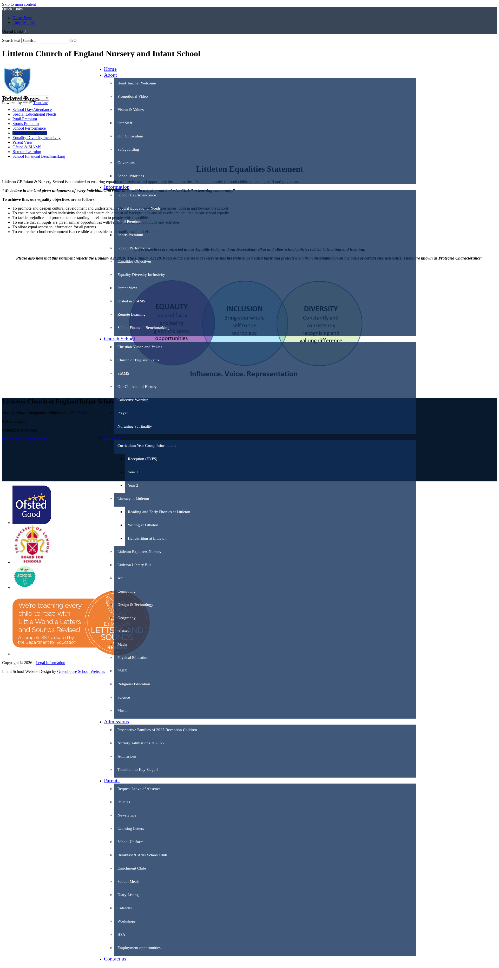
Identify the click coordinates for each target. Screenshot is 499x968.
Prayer (122, 413)
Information (116, 187)
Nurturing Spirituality (134, 426)
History (123, 631)
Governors (126, 163)
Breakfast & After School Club (142, 855)
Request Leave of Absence (139, 789)
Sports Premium (130, 235)
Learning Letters (130, 828)
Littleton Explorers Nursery (139, 551)
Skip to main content (19, 4)
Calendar (124, 908)
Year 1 (133, 472)
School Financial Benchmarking (143, 328)
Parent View (127, 288)
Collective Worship (132, 400)
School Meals (128, 881)
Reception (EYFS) (142, 459)
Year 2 (133, 485)
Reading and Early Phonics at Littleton (159, 512)
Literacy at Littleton (133, 498)
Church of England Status (138, 360)
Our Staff (124, 123)
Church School (119, 338)
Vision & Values (130, 110)
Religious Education (133, 684)
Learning (113, 437)
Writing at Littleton (143, 525)
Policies (123, 802)
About (110, 75)
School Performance (133, 248)
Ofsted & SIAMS (131, 301)
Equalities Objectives (134, 261)
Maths (122, 644)
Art (120, 578)
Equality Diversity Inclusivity (141, 275)
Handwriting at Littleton (147, 538)
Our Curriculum (130, 136)
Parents (112, 780)
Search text (11, 40)
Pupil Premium (129, 222)
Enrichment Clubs (132, 868)
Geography (126, 618)
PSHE (122, 671)
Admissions (116, 721)
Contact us (115, 959)
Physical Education (132, 657)
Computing (126, 591)
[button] (25, 31)
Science (123, 697)
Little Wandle (23, 22)
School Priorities (130, 176)
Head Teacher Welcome (136, 83)
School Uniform (130, 842)
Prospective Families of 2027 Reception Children (157, 730)
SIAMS (123, 373)
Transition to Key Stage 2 (138, 769)
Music (122, 710)
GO (73, 40)
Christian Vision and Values (139, 347)
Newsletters (126, 815)
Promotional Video (132, 96)
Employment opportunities (139, 948)
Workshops (126, 921)
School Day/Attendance (136, 195)
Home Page (22, 18)
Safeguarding (128, 149)
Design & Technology (135, 604)
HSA (121, 934)
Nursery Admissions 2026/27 (141, 743)
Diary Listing (128, 895)
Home (110, 69)
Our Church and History (137, 386)
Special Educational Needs (139, 208)
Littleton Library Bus (134, 565)
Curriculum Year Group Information (146, 445)
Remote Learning (131, 314)
